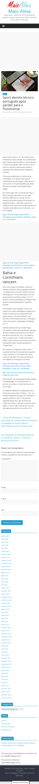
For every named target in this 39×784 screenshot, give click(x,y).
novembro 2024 (6, 600)
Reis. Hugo (18, 112)
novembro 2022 (6, 664)
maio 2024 (4, 618)
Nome (3, 487)
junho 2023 (4, 646)
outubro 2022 (5, 667)
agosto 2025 (5, 573)
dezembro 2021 (6, 695)
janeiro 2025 (5, 594)
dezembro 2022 (6, 661)
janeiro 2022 (5, 692)
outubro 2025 (5, 566)
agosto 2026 (5, 536)
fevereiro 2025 (6, 591)
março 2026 (5, 551)
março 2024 (5, 624)
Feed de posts (5, 724)
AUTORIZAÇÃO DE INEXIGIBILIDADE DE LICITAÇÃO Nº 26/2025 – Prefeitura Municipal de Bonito (17, 438)
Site (2, 510)
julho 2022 (4, 673)
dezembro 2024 (6, 597)
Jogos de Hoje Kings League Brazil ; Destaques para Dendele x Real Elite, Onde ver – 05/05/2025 (19, 217)
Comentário (6, 459)
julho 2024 (4, 612)
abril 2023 (4, 652)
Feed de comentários (8, 727)
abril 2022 (4, 682)
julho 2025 (4, 576)
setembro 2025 (6, 569)
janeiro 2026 (5, 557)
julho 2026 (4, 539)
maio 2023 (4, 649)
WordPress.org (6, 730)
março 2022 (5, 686)
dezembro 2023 (6, 634)
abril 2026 (4, 548)
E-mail (3, 499)
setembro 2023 (6, 643)
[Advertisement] (19, 51)
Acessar (3, 721)
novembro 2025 (6, 563)
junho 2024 (4, 615)
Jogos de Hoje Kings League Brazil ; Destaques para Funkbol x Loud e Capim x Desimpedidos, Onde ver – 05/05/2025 (19, 265)
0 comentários (28, 112)
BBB (5, 94)
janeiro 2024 (5, 631)
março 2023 (5, 655)
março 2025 (5, 588)
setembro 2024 (6, 606)
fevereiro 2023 (6, 658)
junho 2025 (4, 579)
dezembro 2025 (6, 560)
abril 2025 (4, 585)
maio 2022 (4, 679)
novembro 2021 (6, 698)
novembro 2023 (6, 637)
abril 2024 (4, 621)
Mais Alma (19, 11)
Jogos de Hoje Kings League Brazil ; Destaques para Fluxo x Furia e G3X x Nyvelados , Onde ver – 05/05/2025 (17, 366)
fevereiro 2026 (6, 554)
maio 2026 (4, 545)
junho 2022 (4, 676)
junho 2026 (4, 542)
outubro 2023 (5, 640)
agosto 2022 (5, 670)
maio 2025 (4, 582)
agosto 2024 (5, 609)
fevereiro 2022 (6, 689)
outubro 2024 (5, 603)
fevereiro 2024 (6, 627)
